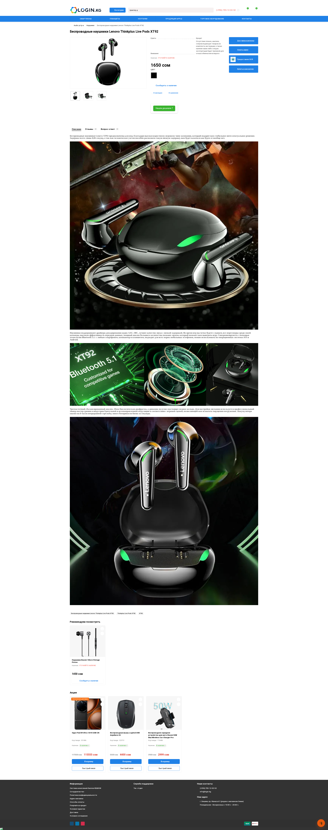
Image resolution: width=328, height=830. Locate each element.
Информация (76, 784)
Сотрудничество (77, 792)
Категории (119, 10)
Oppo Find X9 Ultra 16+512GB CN (85, 733)
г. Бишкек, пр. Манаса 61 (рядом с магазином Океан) (222, 801)
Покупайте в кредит (78, 805)
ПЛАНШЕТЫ (115, 19)
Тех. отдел (138, 788)
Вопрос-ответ (109, 129)
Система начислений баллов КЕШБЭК (85, 788)
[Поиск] (210, 10)
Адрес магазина (76, 799)
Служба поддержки (143, 784)
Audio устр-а (79, 25)
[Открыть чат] (321, 823)
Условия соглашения (79, 816)
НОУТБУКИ (142, 19)
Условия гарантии (77, 809)
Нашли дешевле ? (164, 108)
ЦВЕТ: (153, 70)
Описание (76, 129)
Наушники (90, 25)
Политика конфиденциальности (83, 795)
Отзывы (90, 129)
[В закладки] (102, 628)
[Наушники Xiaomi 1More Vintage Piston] (87, 642)
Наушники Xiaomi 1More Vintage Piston (86, 661)
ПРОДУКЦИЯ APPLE (174, 19)
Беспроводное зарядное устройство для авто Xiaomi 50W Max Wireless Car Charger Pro (162, 735)
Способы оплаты (77, 802)
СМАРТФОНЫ (86, 19)
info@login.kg (205, 792)
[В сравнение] (102, 633)
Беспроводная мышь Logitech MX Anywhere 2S (125, 734)
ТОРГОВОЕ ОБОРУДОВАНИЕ (212, 19)
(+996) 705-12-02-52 (226, 10)
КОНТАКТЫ (247, 19)
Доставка (74, 812)
